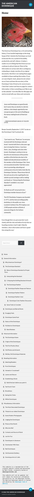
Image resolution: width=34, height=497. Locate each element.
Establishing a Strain (11, 378)
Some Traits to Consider (14, 305)
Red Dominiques (10, 449)
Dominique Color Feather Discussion (20, 300)
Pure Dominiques (10, 366)
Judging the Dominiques (12, 419)
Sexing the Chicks (10, 395)
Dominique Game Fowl (12, 317)
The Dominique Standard (12, 266)
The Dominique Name (11, 337)
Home (5, 254)
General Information (10, 258)
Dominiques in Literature (12, 440)
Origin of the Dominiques (12, 341)
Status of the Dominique (12, 321)
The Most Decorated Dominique (15, 407)
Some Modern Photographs (13, 415)
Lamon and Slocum (10, 374)
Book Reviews (11, 329)
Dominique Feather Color (15, 297)
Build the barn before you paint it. (17, 382)
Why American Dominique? (13, 262)
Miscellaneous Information (12, 403)
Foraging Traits (9, 313)
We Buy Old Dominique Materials (15, 354)
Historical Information (10, 333)
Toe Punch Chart (10, 386)
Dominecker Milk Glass (12, 444)
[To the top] (30, 489)
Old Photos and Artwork (12, 350)
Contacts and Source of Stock (14, 432)
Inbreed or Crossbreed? (12, 370)
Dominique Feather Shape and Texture (19, 288)
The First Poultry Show (12, 346)
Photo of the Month (11, 424)
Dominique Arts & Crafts (12, 457)
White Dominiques (11, 399)
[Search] (21, 243)
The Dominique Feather (14, 284)
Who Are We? (9, 428)
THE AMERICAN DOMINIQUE (9, 4)
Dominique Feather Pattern (16, 292)
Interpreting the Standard (14, 276)
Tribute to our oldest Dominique (14, 411)
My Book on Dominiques (12, 325)
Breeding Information (10, 358)
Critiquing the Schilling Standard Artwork (19, 280)
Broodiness (8, 391)
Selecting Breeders (10, 362)
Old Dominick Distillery (12, 453)
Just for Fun (8, 436)
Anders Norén (11, 494)
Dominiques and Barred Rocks (14, 309)
